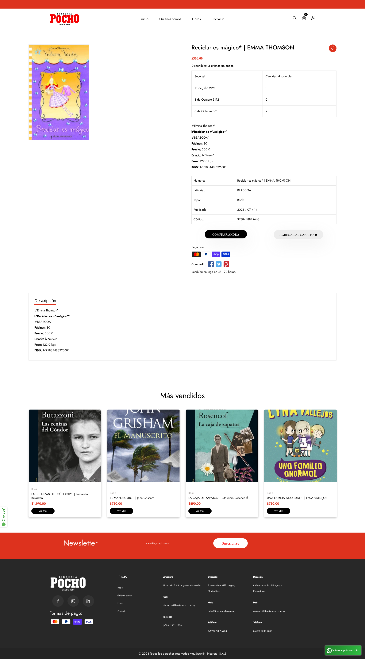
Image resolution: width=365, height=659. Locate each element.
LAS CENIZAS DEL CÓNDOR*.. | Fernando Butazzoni (59, 496)
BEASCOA (244, 190)
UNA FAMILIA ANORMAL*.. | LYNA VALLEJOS (297, 498)
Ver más (43, 511)
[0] (304, 19)
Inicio (144, 19)
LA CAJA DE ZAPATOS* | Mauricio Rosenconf (218, 498)
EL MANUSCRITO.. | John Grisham (132, 498)
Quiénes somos (170, 19)
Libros (196, 19)
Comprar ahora (225, 234)
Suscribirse (230, 543)
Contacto (218, 19)
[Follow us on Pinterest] (226, 264)
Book (240, 200)
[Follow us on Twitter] (219, 264)
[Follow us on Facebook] (211, 264)
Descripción (45, 301)
